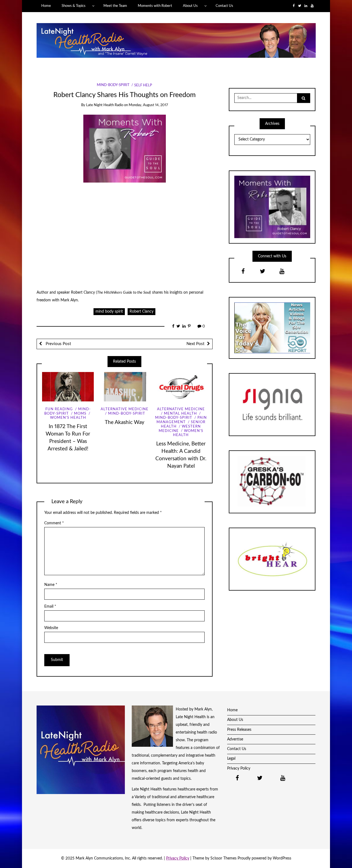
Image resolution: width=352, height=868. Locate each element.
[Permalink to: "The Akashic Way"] (124, 386)
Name (50, 585)
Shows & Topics (74, 6)
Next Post (195, 344)
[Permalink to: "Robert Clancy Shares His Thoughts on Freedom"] (124, 148)
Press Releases (239, 730)
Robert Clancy (141, 311)
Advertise (235, 739)
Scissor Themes (223, 858)
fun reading (59, 409)
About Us (190, 6)
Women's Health (68, 418)
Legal (231, 758)
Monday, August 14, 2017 (148, 105)
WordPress (282, 858)
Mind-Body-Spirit (113, 85)
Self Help (143, 85)
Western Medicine (180, 429)
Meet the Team (115, 6)
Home (46, 6)
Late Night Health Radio (104, 105)
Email (50, 606)
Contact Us (224, 6)
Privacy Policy (238, 768)
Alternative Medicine (124, 409)
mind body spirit (109, 311)
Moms (80, 413)
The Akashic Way (124, 422)
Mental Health (180, 413)
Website (51, 628)
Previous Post (58, 344)
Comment (54, 523)
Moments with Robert (155, 6)
